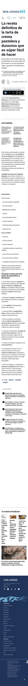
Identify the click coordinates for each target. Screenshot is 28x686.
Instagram (8, 589)
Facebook (4, 589)
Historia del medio (8, 654)
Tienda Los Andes (8, 643)
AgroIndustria (7, 630)
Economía (6, 610)
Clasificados (7, 645)
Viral (5, 634)
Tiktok (11, 589)
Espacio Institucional (9, 637)
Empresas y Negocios (9, 625)
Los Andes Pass (8, 641)
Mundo (5, 621)
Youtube (19, 589)
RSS (5, 652)
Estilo (5, 628)
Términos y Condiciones (10, 648)
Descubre (18, 380)
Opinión (6, 623)
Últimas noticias (8, 605)
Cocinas (5, 382)
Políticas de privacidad (9, 650)
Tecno (5, 632)
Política (5, 608)
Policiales (6, 614)
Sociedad (6, 612)
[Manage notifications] (24, 679)
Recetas (11, 380)
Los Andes (2, 18)
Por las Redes (8, 17)
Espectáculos (7, 619)
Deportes (6, 617)
